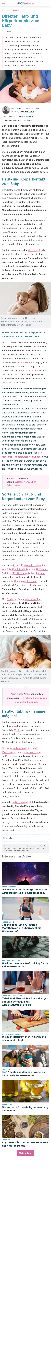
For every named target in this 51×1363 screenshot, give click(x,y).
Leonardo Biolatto (26, 111)
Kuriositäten (8, 922)
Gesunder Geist (9, 887)
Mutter (17, 730)
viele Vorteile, (35, 250)
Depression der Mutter (25, 581)
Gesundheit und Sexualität (14, 996)
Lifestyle (6, 1069)
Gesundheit (7, 1140)
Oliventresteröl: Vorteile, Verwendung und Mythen (25, 1109)
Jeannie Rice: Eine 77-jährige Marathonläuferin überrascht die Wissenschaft (21, 928)
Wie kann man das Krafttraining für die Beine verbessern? (25, 965)
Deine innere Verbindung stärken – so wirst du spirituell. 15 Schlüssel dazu (24, 891)
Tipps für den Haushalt (12, 1034)
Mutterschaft (7, 10)
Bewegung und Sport (11, 960)
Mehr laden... (25, 1153)
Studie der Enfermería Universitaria (24, 599)
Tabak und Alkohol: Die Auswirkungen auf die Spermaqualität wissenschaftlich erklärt (25, 1001)
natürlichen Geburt (28, 370)
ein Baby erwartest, (21, 802)
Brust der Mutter (23, 362)
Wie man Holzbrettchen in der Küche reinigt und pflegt (24, 1038)
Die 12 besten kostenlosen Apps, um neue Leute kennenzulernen (24, 1074)
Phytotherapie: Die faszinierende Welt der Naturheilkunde (25, 1144)
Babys (16, 10)
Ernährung (7, 1104)
